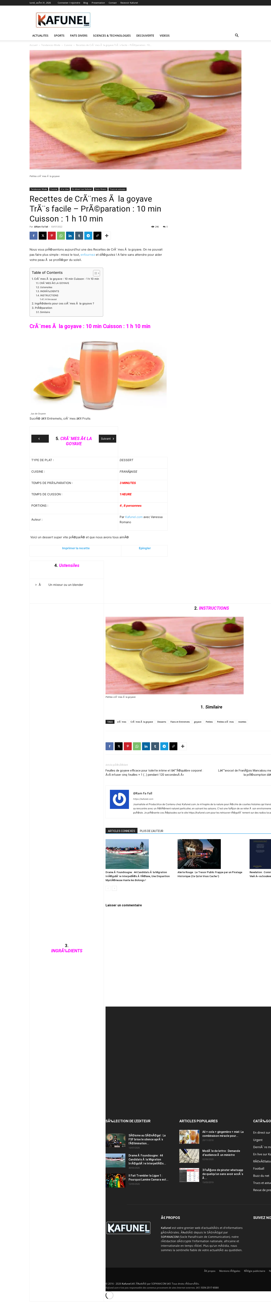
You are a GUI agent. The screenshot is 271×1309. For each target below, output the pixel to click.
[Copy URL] (97, 236)
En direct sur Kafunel (82, 189)
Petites (209, 721)
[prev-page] (108, 888)
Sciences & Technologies (112, 35)
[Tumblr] (79, 236)
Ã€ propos (209, 1271)
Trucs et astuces (117, 189)
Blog (85, 2)
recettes (242, 721)
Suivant (106, 438)
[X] (43, 236)
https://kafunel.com (143, 799)
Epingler (145, 548)
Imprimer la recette (76, 548)
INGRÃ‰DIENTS (49, 291)
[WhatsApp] (61, 236)
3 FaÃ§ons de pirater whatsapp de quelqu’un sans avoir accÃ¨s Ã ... (222, 1174)
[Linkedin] (70, 236)
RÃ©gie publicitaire (254, 1271)
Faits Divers (100, 189)
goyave (197, 721)
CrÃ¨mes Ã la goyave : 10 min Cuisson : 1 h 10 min (66, 278)
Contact (113, 2)
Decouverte (145, 35)
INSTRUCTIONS (49, 295)
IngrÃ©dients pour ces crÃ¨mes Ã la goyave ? (64, 303)
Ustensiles (46, 287)
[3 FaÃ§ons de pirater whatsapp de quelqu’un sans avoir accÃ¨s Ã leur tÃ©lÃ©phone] (189, 1175)
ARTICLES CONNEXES (121, 831)
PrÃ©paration (43, 307)
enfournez (88, 255)
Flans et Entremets (180, 721)
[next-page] (114, 888)
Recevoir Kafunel (129, 2)
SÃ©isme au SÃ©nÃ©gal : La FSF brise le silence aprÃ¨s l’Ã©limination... (147, 1139)
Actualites (40, 35)
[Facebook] (33, 236)
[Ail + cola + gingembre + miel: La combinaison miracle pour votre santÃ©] (189, 1137)
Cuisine (68, 45)
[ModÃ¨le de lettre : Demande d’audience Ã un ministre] (189, 1156)
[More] (107, 236)
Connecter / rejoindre (69, 2)
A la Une (65, 189)
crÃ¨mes (121, 721)
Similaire (45, 312)
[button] (236, 36)
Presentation (98, 2)
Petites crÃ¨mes (225, 721)
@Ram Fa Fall (41, 226)
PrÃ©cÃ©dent (40, 439)
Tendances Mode (50, 45)
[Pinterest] (52, 236)
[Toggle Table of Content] (94, 273)
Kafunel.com (134, 517)
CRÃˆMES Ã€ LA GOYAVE (54, 283)
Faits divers (78, 35)
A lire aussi (51, 299)
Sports (59, 35)
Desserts (161, 721)
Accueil (33, 45)
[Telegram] (88, 236)
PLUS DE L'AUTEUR (151, 831)
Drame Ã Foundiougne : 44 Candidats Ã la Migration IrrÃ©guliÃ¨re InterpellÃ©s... (147, 1159)
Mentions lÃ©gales (229, 1271)
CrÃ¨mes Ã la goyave (142, 721)
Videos (165, 35)
